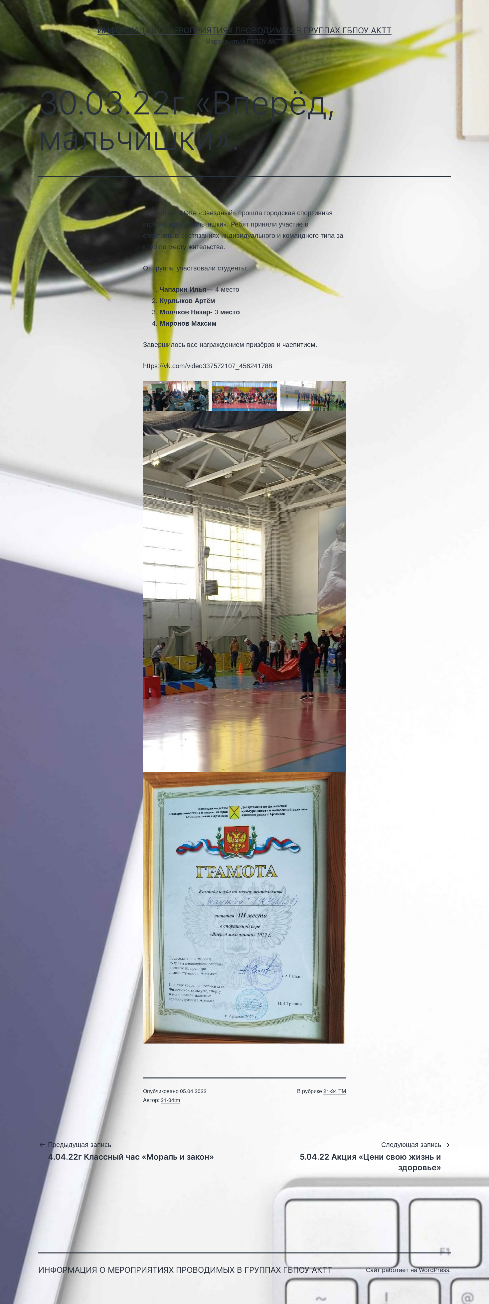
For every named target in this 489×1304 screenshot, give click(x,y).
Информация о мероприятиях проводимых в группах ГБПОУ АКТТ (244, 30)
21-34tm (170, 1100)
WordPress (434, 1269)
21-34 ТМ (334, 1091)
